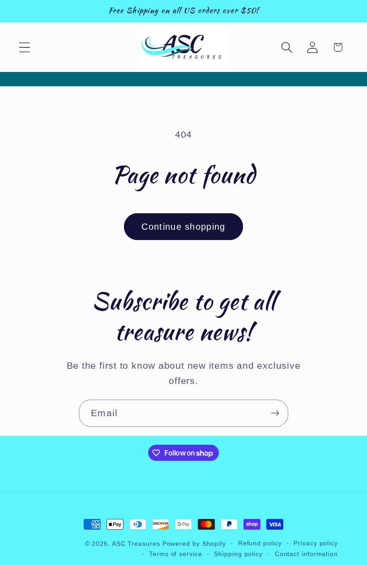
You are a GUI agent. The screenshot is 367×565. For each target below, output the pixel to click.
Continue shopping (183, 227)
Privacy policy (316, 543)
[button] (24, 47)
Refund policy (260, 543)
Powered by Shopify (194, 543)
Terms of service (175, 553)
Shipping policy (238, 553)
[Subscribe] (275, 413)
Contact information (306, 553)
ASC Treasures (136, 543)
